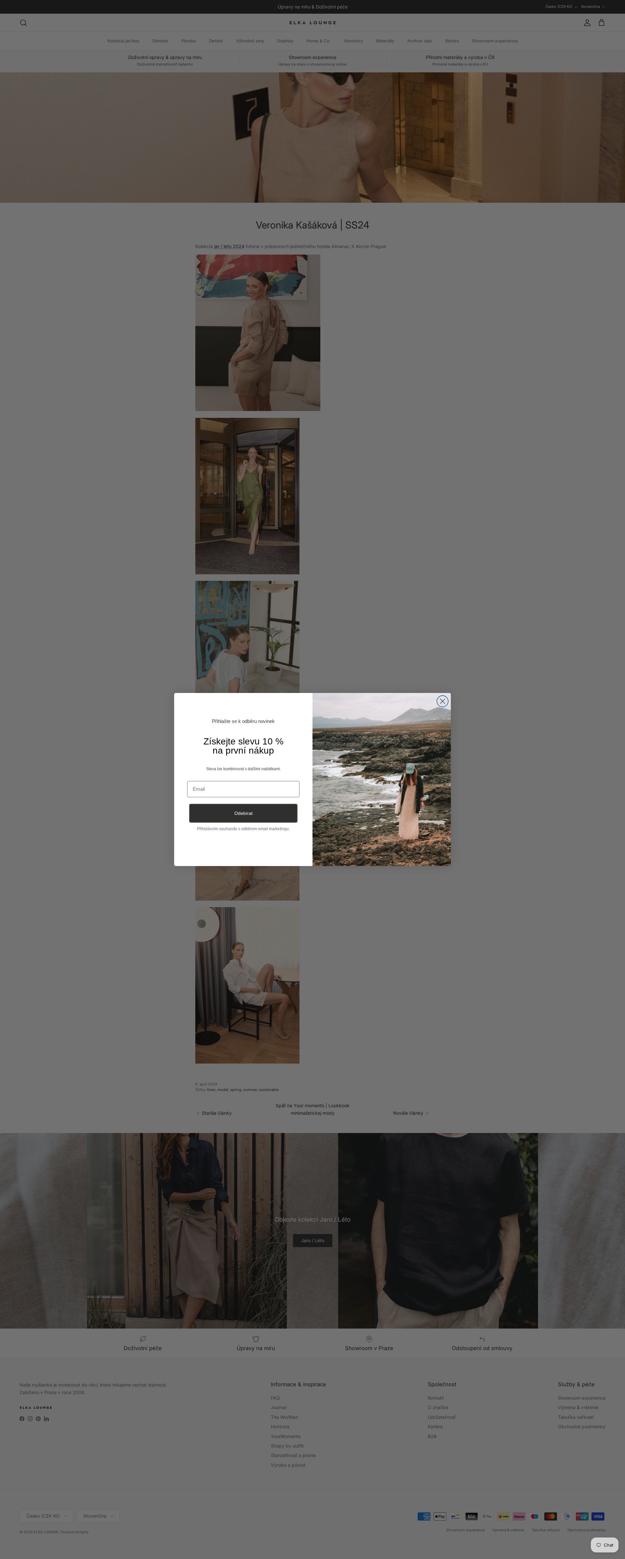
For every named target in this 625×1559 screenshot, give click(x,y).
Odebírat (243, 813)
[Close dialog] (442, 701)
